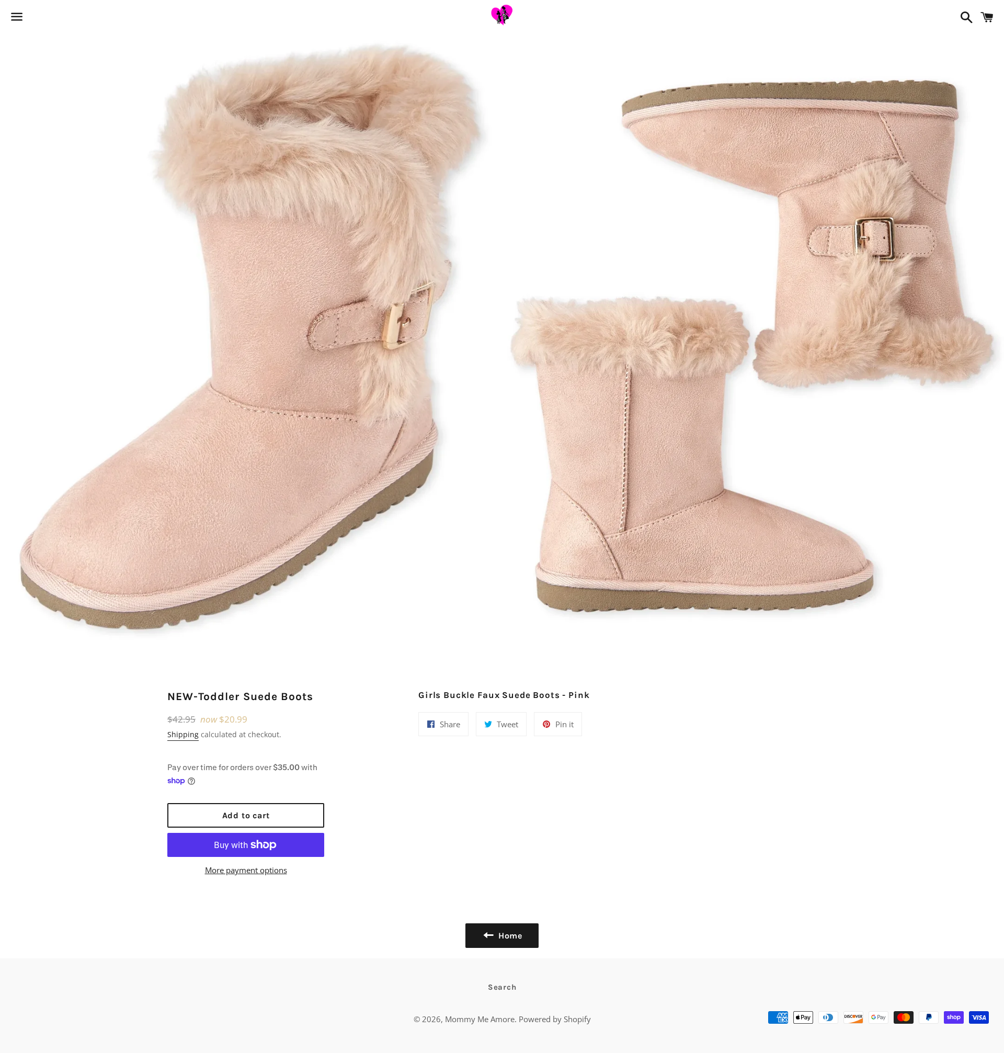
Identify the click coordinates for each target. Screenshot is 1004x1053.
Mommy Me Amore (480, 1019)
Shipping (183, 734)
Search (502, 987)
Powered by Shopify (555, 1019)
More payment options (246, 870)
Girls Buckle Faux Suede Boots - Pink (504, 695)
